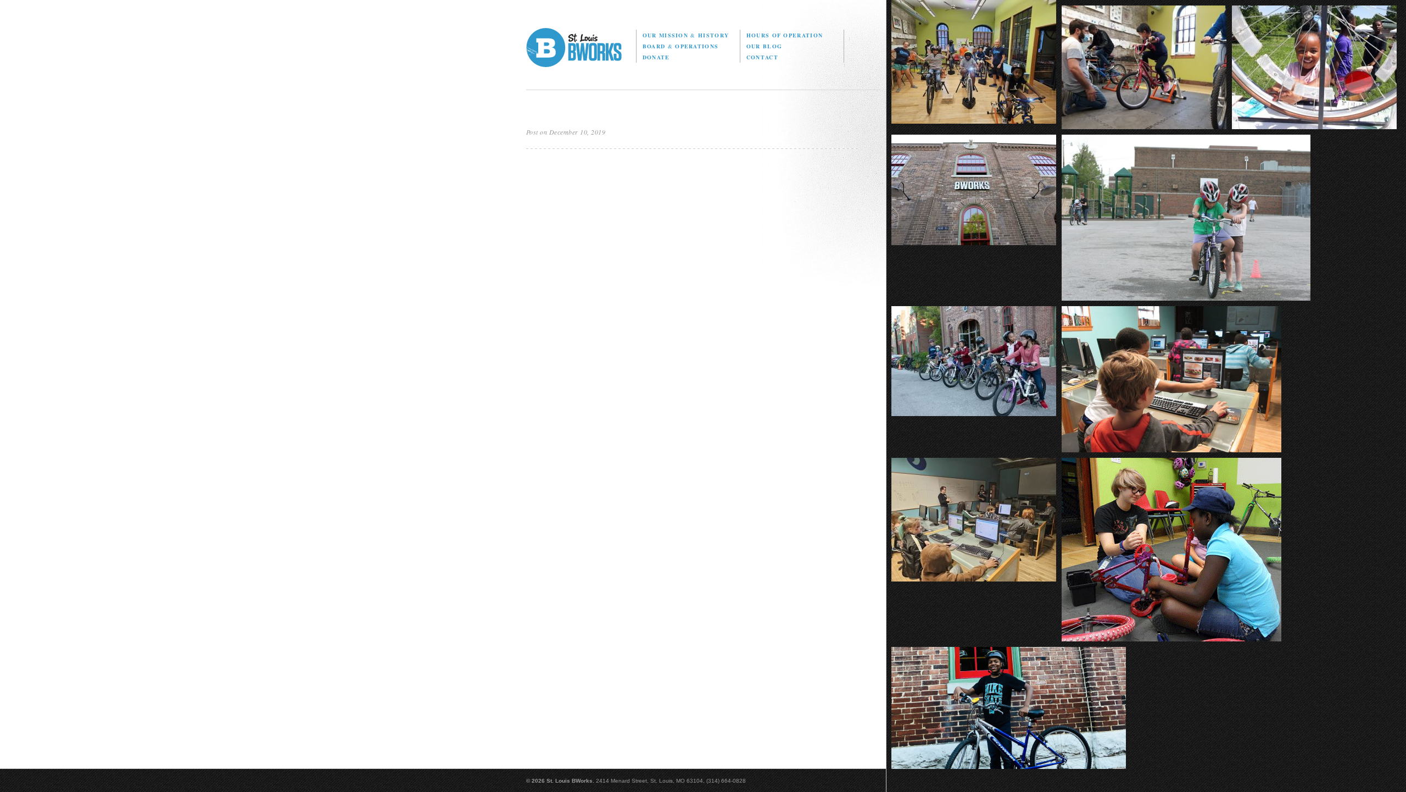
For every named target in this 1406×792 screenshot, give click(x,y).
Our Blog (764, 46)
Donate (656, 57)
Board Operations (680, 46)
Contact (762, 57)
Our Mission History (686, 35)
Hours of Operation (784, 35)
